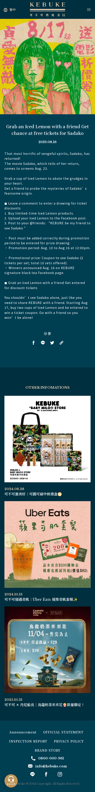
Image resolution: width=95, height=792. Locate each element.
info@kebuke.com (51, 766)
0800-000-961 (51, 758)
